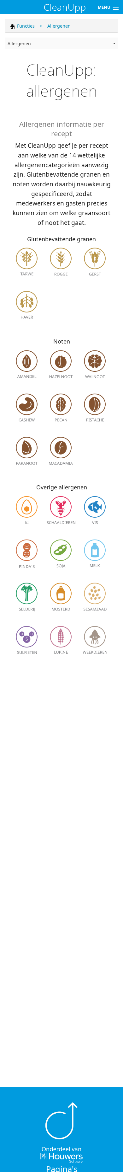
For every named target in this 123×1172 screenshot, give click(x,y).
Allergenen (59, 26)
